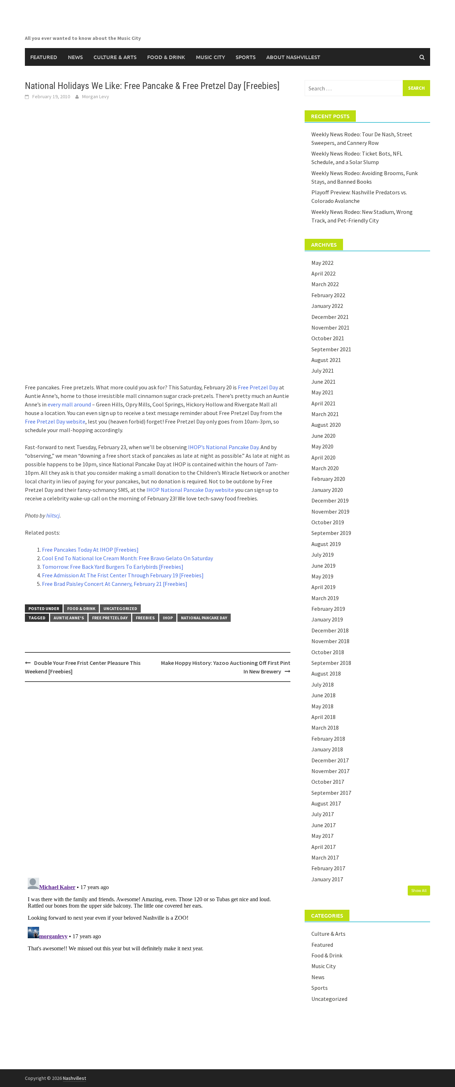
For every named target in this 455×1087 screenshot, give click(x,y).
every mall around (69, 404)
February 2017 (328, 868)
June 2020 (323, 435)
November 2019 (330, 511)
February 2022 (328, 295)
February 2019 (328, 608)
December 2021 (330, 316)
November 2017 (330, 770)
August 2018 (326, 673)
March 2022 (325, 284)
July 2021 (322, 370)
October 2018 (327, 652)
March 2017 (325, 857)
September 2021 (331, 349)
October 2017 (327, 781)
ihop (168, 617)
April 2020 (323, 457)
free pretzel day (110, 617)
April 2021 (323, 403)
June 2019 (323, 565)
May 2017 (322, 835)
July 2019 (322, 554)
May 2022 (322, 262)
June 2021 (323, 381)
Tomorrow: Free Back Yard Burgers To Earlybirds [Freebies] (112, 566)
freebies (145, 617)
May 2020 (322, 446)
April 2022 (323, 273)
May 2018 (322, 706)
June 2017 (323, 825)
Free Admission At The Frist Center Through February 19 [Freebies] (123, 575)
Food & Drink (166, 57)
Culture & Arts (114, 57)
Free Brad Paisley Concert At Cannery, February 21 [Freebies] (114, 583)
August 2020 (326, 424)
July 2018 (322, 684)
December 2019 (330, 500)
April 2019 (323, 586)
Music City (210, 57)
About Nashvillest (293, 57)
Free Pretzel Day (258, 387)
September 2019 (331, 532)
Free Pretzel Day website (55, 421)
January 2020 (327, 489)
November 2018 (330, 641)
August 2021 (326, 359)
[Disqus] (157, 779)
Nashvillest (74, 1078)
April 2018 (323, 716)
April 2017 (323, 846)
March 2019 (325, 598)
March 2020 (325, 468)
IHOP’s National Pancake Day (223, 447)
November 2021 (330, 327)
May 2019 (322, 576)
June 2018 (323, 695)
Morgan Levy (95, 96)
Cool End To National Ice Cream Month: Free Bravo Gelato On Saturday (127, 558)
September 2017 (331, 792)
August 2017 (326, 803)
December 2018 (330, 630)
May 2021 (322, 392)
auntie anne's (69, 617)
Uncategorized (120, 608)
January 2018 (327, 749)
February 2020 (328, 478)
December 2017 (330, 760)
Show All (419, 890)
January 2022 (327, 305)
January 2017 (327, 879)
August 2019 (326, 543)
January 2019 (327, 619)
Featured (43, 57)
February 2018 (328, 738)
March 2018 (325, 727)
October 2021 (327, 338)
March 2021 (325, 414)
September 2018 (331, 662)
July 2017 (322, 814)
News (75, 57)
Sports (246, 57)
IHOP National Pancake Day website (190, 489)
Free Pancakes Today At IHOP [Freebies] (90, 549)
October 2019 (327, 522)
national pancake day (204, 617)
